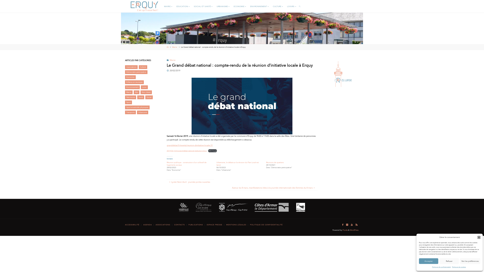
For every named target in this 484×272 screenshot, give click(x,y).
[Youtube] (352, 225)
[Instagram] (347, 225)
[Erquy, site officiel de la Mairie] (144, 6)
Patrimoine (130, 97)
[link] (299, 6)
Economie (130, 77)
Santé (141, 97)
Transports (130, 112)
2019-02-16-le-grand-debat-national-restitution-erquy (187, 151)
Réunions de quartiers (275, 162)
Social (149, 97)
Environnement (132, 87)
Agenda (147, 225)
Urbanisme (142, 112)
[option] (343, 74)
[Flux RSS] (356, 225)
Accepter (429, 261)
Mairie (174, 47)
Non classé (146, 92)
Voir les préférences (470, 261)
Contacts (179, 225)
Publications (196, 225)
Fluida (345, 230)
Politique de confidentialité (441, 267)
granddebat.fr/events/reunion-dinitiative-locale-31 (190, 145)
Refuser (449, 261)
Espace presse (214, 225)
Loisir (144, 87)
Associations (131, 67)
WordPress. (354, 230)
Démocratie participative (136, 72)
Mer (136, 92)
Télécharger (212, 151)
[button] (479, 237)
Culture (143, 67)
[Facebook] (343, 225)
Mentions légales (236, 225)
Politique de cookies (459, 267)
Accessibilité (132, 225)
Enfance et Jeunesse (134, 82)
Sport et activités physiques (137, 107)
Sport (128, 102)
